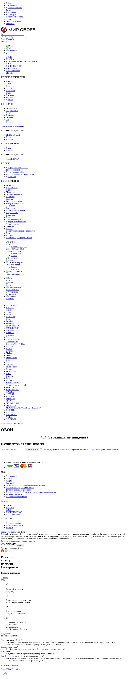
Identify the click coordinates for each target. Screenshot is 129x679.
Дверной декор (12, 224)
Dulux (8, 137)
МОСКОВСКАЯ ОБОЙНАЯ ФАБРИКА (23, 408)
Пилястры (10, 215)
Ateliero (9, 310)
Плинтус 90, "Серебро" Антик (19, 238)
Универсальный (13, 170)
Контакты (10, 24)
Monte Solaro (11, 358)
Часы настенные (13, 274)
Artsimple (10, 307)
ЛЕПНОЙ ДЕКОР (14, 66)
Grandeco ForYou (13, 339)
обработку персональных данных (104, 449)
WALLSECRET (12, 389)
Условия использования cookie (19, 490)
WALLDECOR (12, 387)
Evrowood (10, 330)
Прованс (9, 122)
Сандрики (10, 208)
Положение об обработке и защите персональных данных (31, 492)
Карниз (9, 190)
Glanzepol (10, 335)
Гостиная (10, 86)
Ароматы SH (16, 253)
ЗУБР (8, 401)
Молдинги (10, 192)
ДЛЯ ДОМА (11, 68)
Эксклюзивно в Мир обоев (12, 126)
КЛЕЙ (9, 64)
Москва (4, 41)
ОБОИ (9, 57)
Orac (8, 362)
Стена (8, 148)
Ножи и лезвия (12, 289)
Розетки (9, 199)
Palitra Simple (11, 367)
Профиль (10, 217)
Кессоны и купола (14, 201)
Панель (9, 228)
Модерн (9, 117)
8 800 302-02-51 (7, 669)
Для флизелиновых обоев (17, 167)
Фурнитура (11, 294)
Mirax (8, 355)
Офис (8, 84)
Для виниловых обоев (15, 172)
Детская (9, 100)
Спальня (9, 88)
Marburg (9, 353)
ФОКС (9, 417)
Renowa (9, 376)
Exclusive (10, 333)
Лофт (8, 113)
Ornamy (9, 364)
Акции (9, 19)
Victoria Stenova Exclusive (17, 385)
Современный (12, 110)
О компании (11, 5)
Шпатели (10, 299)
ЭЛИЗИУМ (11, 419)
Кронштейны (12, 187)
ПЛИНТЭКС (11, 415)
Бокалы (14, 267)
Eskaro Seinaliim (13, 326)
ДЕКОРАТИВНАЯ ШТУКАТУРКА (21, 61)
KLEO (9, 348)
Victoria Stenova (12, 383)
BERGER (10, 244)
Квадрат (9, 235)
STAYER (10, 380)
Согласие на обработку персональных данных (26, 485)
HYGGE (9, 139)
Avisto (8, 312)
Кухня (8, 93)
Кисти (8, 285)
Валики (9, 280)
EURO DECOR (12, 328)
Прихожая (10, 90)
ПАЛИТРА (11, 410)
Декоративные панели (15, 203)
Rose (8, 378)
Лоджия (9, 97)
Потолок (9, 150)
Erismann (10, 323)
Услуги (9, 10)
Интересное (11, 12)
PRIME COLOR (13, 135)
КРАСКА (10, 59)
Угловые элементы (14, 194)
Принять (31, 541)
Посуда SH (15, 269)
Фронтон (10, 226)
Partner (9, 369)
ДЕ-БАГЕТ (11, 396)
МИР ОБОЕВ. (14, 21)
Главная (4, 423)
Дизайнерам (11, 14)
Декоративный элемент (16, 222)
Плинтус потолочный (15, 210)
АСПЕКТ (10, 394)
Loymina (9, 351)
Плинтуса (10, 197)
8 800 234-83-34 (7, 39)
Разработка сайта (8, 532)
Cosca (8, 314)
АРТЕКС (10, 392)
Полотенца (10, 260)
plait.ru (17, 669)
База (8, 233)
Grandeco (10, 337)
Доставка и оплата (14, 8)
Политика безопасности (16, 497)
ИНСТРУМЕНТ (13, 70)
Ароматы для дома (19, 246)
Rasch (8, 374)
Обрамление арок (13, 219)
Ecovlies (9, 321)
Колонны (10, 185)
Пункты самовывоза (15, 17)
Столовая (10, 95)
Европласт (10, 399)
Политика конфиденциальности (20, 487)
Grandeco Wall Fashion (15, 344)
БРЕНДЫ (10, 73)
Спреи (14, 256)
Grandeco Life (12, 342)
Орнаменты (11, 206)
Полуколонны (12, 213)
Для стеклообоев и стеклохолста (20, 174)
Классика (10, 115)
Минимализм (12, 108)
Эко (7, 120)
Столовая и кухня (13, 265)
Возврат (9, 527)
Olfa (8, 360)
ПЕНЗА (9, 412)
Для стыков (11, 177)
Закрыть (20, 546)
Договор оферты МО (15, 494)
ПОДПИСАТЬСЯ (32, 450)
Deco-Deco (10, 317)
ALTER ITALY (12, 159)
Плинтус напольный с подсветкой (21, 231)
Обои (8, 3)
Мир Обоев (11, 405)
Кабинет (9, 81)
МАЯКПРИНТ (12, 403)
